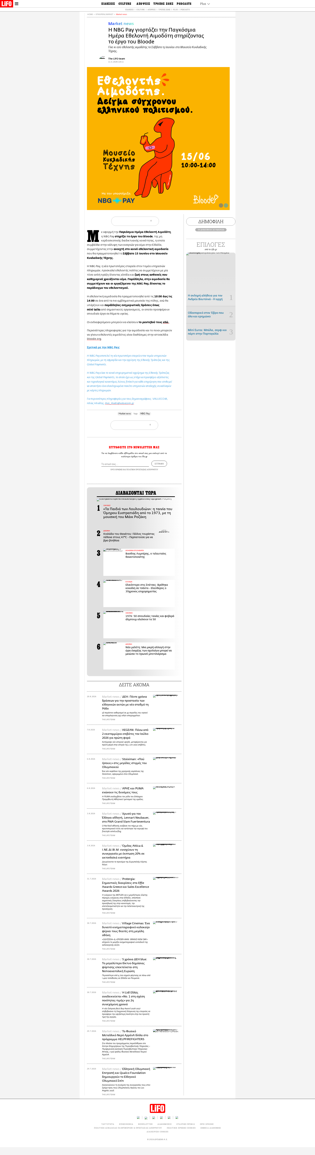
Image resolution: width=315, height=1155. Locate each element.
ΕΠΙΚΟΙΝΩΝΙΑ (126, 1124)
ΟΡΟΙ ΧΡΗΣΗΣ (116, 469)
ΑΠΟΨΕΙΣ (151, 9)
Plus (175, 9)
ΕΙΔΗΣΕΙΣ (129, 9)
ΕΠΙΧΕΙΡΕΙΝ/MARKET (104, 14)
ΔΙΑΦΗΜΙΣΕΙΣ (165, 1124)
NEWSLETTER (145, 1124)
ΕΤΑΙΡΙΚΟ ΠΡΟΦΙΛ (186, 1124)
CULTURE (140, 9)
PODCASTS (185, 9)
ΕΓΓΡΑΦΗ (159, 463)
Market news (121, 14)
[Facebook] (221, 205)
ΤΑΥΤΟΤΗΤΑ (107, 1124)
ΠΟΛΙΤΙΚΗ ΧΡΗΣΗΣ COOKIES (181, 1128)
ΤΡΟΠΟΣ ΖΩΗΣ (164, 9)
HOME (90, 14)
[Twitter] (226, 205)
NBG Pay (145, 413)
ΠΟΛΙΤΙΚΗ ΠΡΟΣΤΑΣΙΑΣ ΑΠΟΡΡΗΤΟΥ (142, 469)
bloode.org (94, 338)
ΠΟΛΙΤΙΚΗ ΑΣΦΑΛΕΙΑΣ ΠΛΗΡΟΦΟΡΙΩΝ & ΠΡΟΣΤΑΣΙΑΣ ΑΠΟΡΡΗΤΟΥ (128, 1128)
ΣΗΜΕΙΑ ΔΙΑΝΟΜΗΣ (210, 1128)
